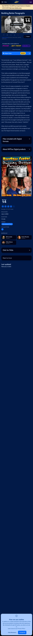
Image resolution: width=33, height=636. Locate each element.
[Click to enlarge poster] (16, 176)
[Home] (16, 2)
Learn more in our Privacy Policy (16, 628)
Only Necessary (12, 632)
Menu (5, 2)
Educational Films (7, 224)
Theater (28, 36)
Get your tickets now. (15, 8)
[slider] (2, 206)
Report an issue (7, 258)
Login (30, 2)
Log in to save (5, 37)
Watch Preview (18, 24)
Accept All (22, 632)
